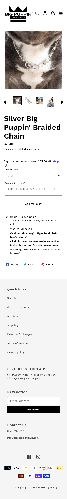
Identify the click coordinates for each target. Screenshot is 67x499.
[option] (17, 100)
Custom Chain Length (16, 183)
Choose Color (12, 169)
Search (11, 298)
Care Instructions (18, 307)
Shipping (8, 149)
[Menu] (61, 13)
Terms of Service (17, 343)
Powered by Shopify (47, 487)
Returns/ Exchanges (19, 334)
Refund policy (15, 352)
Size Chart (13, 316)
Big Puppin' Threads (27, 487)
